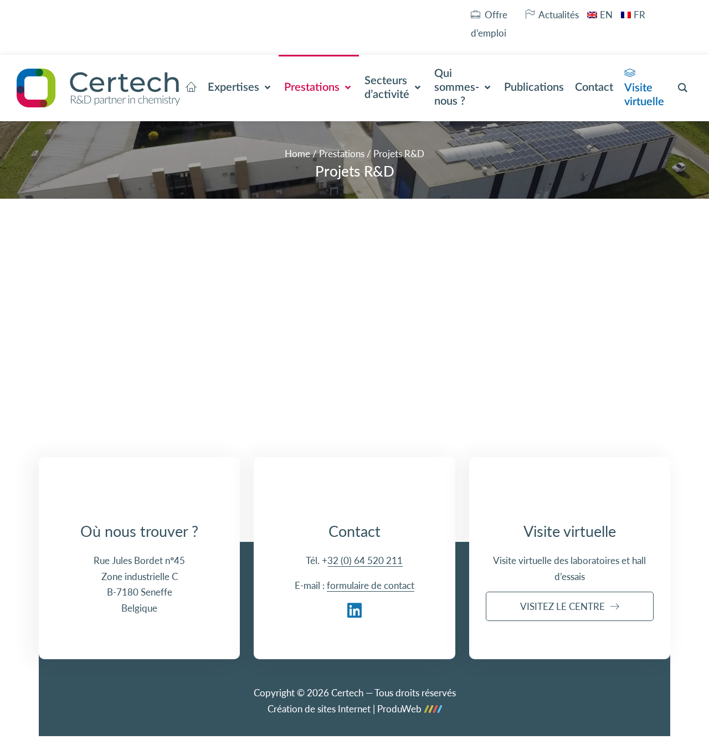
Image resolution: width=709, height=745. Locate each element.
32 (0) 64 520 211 (365, 560)
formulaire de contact (370, 585)
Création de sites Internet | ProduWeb (345, 709)
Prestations (341, 153)
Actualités (558, 14)
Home (297, 153)
